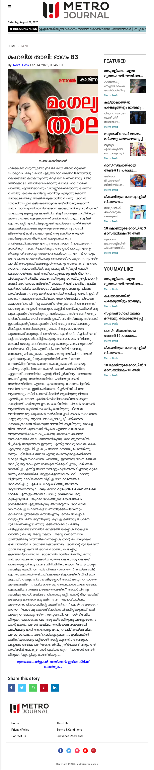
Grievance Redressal (70, 736)
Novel (25, 46)
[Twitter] (68, 750)
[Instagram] (77, 750)
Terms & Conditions (69, 729)
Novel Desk (21, 65)
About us (62, 723)
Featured (115, 61)
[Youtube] (85, 750)
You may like (118, 269)
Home (12, 46)
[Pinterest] (93, 750)
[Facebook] (60, 750)
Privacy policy (20, 729)
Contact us (18, 736)
